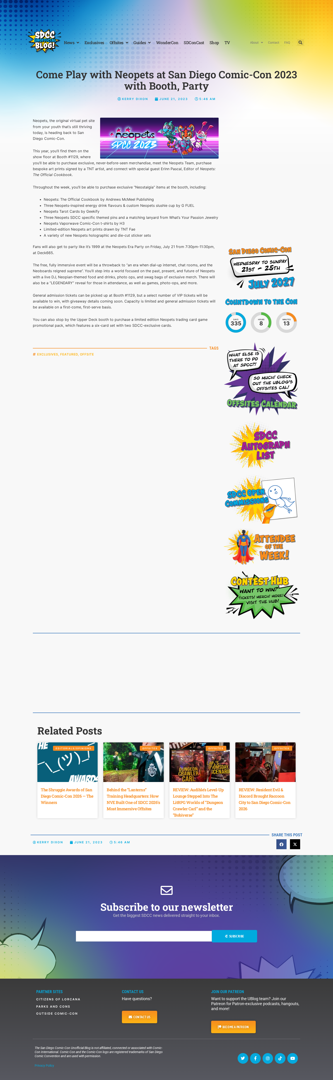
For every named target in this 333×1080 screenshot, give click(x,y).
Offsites (116, 42)
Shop (214, 42)
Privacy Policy (44, 1065)
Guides (139, 42)
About (254, 42)
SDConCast (194, 42)
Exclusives (94, 42)
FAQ (287, 42)
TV (227, 42)
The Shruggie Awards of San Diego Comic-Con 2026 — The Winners (67, 796)
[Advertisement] (166, 12)
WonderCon (167, 42)
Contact (273, 42)
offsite (87, 354)
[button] (300, 42)
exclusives (47, 354)
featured (69, 354)
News (69, 42)
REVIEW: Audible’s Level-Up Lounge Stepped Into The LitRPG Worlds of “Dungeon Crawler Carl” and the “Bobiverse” (198, 802)
